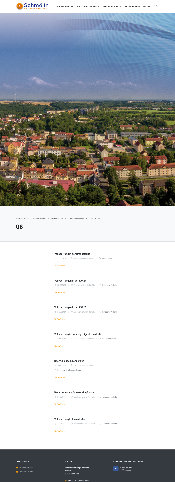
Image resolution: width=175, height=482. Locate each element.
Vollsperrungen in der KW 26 (70, 307)
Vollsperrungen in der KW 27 (70, 280)
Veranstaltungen (27, 471)
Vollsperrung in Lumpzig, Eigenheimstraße (78, 334)
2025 (91, 218)
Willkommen (21, 218)
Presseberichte (27, 467)
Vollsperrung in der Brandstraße (72, 253)
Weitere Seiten (57, 218)
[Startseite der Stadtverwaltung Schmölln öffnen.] (32, 6)
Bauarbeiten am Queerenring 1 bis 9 (74, 392)
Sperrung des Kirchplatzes (69, 360)
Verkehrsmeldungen (76, 218)
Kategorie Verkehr (109, 258)
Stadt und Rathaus (38, 218)
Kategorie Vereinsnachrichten (69, 370)
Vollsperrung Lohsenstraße (69, 419)
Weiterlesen (59, 265)
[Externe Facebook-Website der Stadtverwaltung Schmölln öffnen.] (116, 468)
